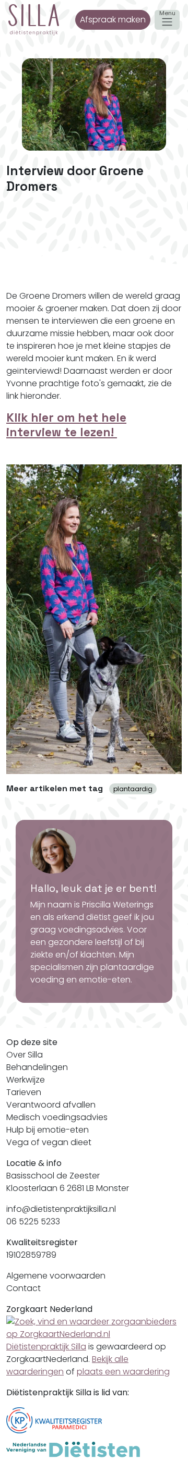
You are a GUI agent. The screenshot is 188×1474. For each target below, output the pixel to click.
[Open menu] (167, 20)
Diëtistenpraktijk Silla (46, 1347)
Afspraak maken (113, 20)
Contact (23, 1288)
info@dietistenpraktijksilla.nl (61, 1209)
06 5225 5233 (33, 1221)
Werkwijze (25, 1080)
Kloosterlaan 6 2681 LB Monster (67, 1188)
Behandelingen (37, 1067)
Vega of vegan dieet (48, 1142)
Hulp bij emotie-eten (47, 1130)
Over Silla (24, 1055)
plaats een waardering (123, 1372)
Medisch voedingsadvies (57, 1117)
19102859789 (31, 1255)
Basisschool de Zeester (53, 1176)
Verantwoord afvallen (51, 1105)
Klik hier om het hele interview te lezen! (66, 425)
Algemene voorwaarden (55, 1276)
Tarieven (23, 1092)
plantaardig (132, 788)
